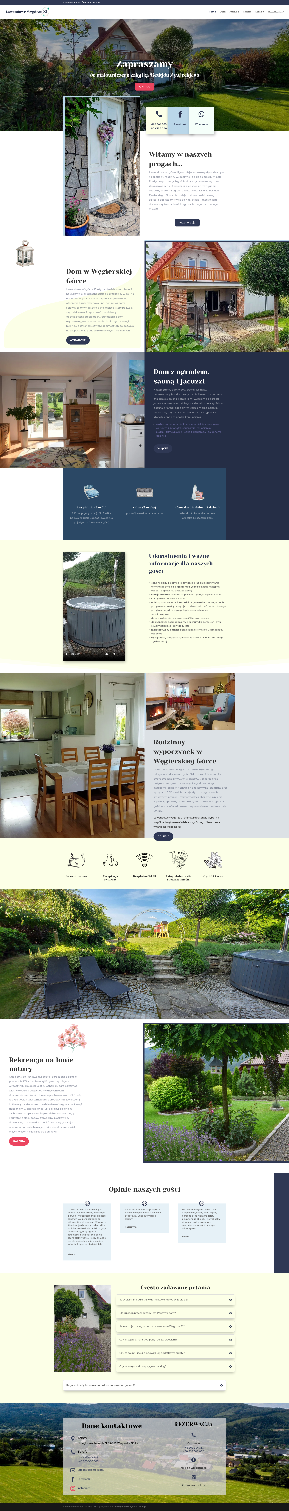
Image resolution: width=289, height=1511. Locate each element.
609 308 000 (159, 128)
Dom (223, 12)
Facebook (180, 124)
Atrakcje (234, 12)
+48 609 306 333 (73, 2)
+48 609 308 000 (91, 2)
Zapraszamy (144, 63)
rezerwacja (187, 222)
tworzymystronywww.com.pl (129, 1506)
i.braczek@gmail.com (91, 1469)
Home (212, 12)
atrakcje (78, 340)
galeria (163, 836)
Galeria (247, 12)
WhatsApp (201, 124)
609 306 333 (159, 124)
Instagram (84, 1488)
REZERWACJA (276, 12)
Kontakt (259, 12)
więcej (162, 448)
